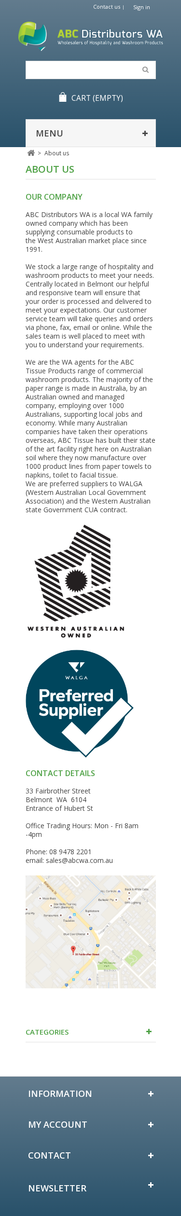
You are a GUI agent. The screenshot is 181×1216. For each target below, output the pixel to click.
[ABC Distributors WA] (90, 36)
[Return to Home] (31, 153)
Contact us (106, 6)
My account (57, 1124)
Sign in (141, 7)
